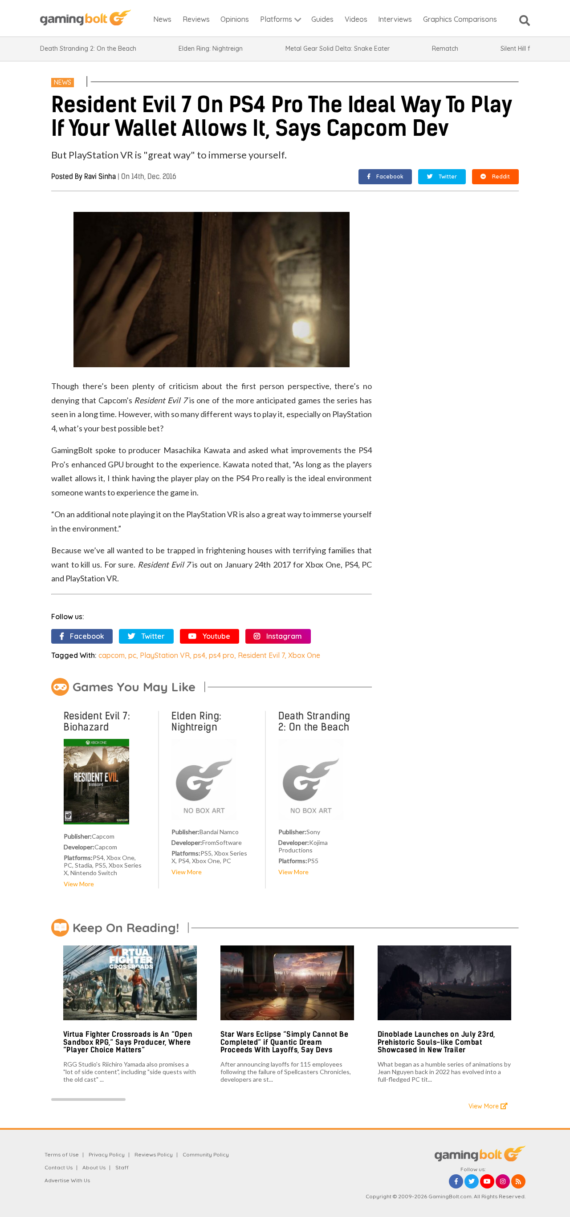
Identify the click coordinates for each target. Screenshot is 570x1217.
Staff (122, 1167)
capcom (111, 655)
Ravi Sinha (100, 176)
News (62, 82)
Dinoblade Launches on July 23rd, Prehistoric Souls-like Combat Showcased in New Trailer (436, 1042)
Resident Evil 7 (261, 655)
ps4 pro (221, 655)
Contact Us (59, 1167)
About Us (94, 1167)
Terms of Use (62, 1154)
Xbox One (304, 655)
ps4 (199, 655)
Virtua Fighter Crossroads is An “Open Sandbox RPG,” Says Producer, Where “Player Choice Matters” (128, 1042)
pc (132, 655)
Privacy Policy (107, 1154)
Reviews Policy (153, 1154)
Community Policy (206, 1154)
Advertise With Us (67, 1180)
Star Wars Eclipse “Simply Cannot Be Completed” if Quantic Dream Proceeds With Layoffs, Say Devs (284, 1042)
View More (79, 884)
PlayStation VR (165, 655)
